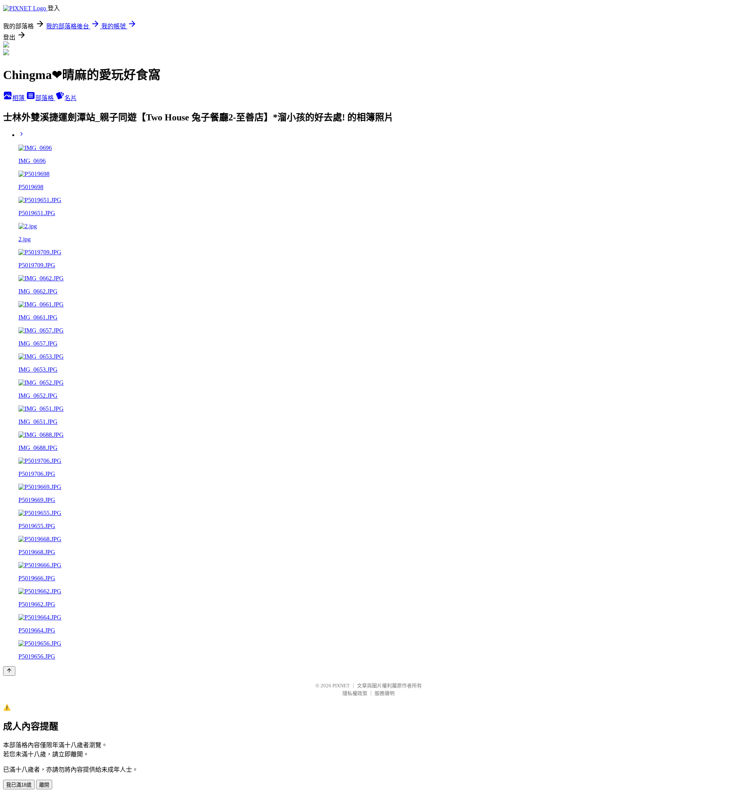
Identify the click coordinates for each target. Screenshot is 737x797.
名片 (70, 98)
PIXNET (341, 685)
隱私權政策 (354, 693)
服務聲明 (385, 693)
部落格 (45, 98)
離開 (44, 785)
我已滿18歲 (18, 785)
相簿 (19, 98)
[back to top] (9, 671)
